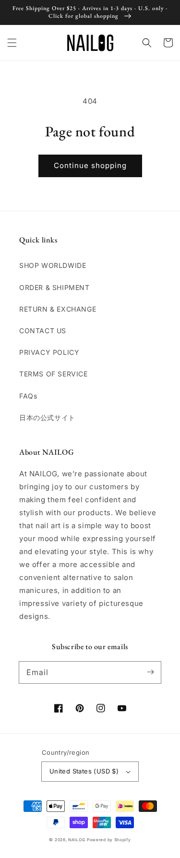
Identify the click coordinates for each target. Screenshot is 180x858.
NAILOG (76, 839)
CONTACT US (42, 330)
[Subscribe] (150, 672)
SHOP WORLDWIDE (52, 265)
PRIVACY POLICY (49, 352)
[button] (12, 42)
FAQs (28, 396)
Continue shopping (90, 165)
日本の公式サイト (47, 417)
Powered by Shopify (109, 839)
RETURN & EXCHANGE (57, 309)
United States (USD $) (84, 771)
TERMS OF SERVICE (53, 374)
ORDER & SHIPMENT (54, 287)
